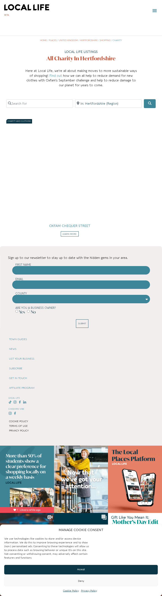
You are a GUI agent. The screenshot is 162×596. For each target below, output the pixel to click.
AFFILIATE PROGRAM (21, 387)
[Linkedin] (24, 402)
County (21, 293)
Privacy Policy (89, 590)
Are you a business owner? (35, 307)
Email (19, 279)
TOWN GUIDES (18, 339)
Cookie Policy (71, 590)
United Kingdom (68, 40)
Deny (81, 581)
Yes (22, 311)
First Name (23, 264)
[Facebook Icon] (20, 402)
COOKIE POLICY (18, 421)
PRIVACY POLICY (19, 430)
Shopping (105, 40)
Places (53, 40)
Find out (56, 76)
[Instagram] (15, 402)
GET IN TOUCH (18, 378)
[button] (154, 10)
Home (43, 40)
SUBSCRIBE (15, 368)
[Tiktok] (10, 402)
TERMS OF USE (18, 425)
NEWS (12, 348)
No (33, 311)
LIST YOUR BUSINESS (21, 358)
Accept (81, 569)
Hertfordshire (89, 40)
